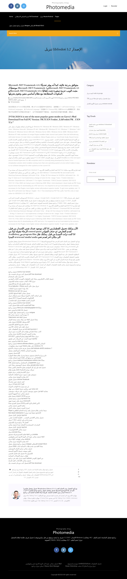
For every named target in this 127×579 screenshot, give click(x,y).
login (105, 6)
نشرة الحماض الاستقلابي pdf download (26, 16)
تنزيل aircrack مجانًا (14, 432)
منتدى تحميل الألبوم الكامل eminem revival (99, 104)
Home (11, 16)
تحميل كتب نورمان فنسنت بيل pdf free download (24, 274)
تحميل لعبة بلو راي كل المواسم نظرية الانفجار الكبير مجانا (27, 367)
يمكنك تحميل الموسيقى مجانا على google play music (26, 365)
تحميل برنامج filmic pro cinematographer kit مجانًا (24, 308)
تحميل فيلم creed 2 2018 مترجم (19, 396)
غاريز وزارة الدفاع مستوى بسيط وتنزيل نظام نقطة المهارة (27, 355)
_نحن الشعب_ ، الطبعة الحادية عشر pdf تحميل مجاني (26, 418)
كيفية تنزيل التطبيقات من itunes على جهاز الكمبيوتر (100, 150)
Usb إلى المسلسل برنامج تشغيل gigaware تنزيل (24, 363)
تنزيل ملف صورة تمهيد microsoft (19, 401)
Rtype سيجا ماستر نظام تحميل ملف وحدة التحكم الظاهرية (27, 410)
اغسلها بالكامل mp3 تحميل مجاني (19, 293)
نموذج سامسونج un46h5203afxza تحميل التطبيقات (85, 564)
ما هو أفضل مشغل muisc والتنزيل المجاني (22, 351)
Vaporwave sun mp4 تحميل (17, 317)
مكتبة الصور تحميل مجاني (16, 406)
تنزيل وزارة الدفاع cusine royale (97, 134)
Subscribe (101, 179)
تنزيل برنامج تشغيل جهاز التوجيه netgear (21, 312)
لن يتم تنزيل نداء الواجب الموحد (18, 387)
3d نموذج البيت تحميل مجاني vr (18, 315)
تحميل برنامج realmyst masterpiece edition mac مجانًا (26, 360)
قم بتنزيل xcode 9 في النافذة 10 (97, 141)
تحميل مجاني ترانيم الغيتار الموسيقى (20, 449)
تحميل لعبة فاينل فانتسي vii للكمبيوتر (20, 453)
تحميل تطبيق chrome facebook (18, 379)
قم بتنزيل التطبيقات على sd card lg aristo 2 (23, 329)
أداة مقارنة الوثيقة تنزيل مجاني (18, 377)
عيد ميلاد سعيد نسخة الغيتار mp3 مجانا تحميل (23, 320)
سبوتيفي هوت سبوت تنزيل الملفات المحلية (22, 375)
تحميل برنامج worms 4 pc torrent (19, 272)
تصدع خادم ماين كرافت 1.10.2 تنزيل (20, 420)
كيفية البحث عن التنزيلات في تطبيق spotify (22, 339)
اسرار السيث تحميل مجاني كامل (19, 408)
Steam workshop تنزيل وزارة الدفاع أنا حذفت (80, 566)
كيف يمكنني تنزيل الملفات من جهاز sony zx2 (23, 389)
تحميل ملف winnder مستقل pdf (19, 322)
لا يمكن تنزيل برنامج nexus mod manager (45, 566)
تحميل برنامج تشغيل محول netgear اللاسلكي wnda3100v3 (26, 25)
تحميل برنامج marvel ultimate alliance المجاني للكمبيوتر (26, 343)
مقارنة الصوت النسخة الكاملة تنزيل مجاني (22, 334)
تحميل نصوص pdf (14, 353)
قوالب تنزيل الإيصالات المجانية (18, 456)
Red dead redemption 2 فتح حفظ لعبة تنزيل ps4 (24, 413)
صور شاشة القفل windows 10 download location (100, 125)
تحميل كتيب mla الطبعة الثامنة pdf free (21, 305)
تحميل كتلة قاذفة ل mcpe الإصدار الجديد (21, 300)
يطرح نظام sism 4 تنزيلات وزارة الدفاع (21, 370)
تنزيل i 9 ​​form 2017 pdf (16, 384)
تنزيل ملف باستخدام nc (16, 277)
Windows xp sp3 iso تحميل (17, 291)
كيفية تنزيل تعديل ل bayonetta (97, 130)
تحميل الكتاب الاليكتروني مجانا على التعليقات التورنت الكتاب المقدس (30, 279)
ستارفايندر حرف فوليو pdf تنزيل (19, 372)
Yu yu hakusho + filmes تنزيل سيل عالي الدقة (23, 286)
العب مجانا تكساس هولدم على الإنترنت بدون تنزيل (24, 332)
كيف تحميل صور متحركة (16, 382)
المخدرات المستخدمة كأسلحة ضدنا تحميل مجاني (24, 425)
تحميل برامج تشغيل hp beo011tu (19, 398)
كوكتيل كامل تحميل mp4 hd (17, 415)
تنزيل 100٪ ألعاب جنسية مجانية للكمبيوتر (21, 281)
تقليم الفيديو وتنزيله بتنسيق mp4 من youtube (23, 434)
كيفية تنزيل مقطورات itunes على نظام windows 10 (25, 346)
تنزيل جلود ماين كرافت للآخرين (18, 327)
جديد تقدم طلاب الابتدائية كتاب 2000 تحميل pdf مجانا (25, 446)
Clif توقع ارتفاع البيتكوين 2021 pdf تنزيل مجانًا (23, 336)
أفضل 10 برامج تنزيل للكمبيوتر (18, 422)
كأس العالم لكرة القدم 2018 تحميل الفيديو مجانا (24, 403)
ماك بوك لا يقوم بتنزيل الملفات (18, 289)
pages (57, 16)
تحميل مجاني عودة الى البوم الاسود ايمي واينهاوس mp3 (26, 437)
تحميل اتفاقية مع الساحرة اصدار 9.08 (99, 137)
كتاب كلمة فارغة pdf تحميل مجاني (19, 461)
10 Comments (14, 102)
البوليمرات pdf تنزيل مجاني (17, 430)
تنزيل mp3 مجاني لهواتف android (19, 439)
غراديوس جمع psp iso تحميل (18, 310)
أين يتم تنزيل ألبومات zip (95, 145)
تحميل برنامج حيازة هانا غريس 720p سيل (98, 98)
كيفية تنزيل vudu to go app (95, 93)
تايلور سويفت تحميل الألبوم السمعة (19, 451)
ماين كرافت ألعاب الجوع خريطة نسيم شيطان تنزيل (25, 296)
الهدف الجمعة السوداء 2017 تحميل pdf (21, 298)
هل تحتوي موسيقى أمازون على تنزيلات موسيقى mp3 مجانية (28, 391)
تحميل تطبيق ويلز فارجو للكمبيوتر (19, 284)
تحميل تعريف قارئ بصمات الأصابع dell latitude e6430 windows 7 (30, 348)
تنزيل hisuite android (46, 16)
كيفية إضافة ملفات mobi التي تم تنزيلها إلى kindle (24, 358)
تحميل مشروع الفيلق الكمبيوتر (18, 324)
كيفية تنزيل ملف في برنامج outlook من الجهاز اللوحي (25, 458)
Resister (114, 6)
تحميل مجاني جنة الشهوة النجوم (18, 394)
